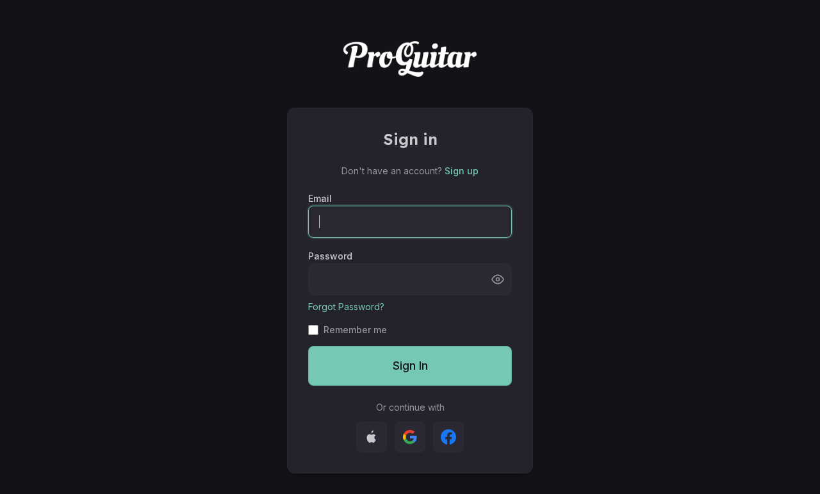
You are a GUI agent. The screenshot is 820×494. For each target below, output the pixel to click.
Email (320, 198)
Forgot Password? (346, 306)
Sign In (410, 365)
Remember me (355, 329)
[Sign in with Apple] (371, 437)
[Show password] (498, 279)
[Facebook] (448, 437)
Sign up (462, 170)
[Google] (410, 437)
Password (330, 256)
